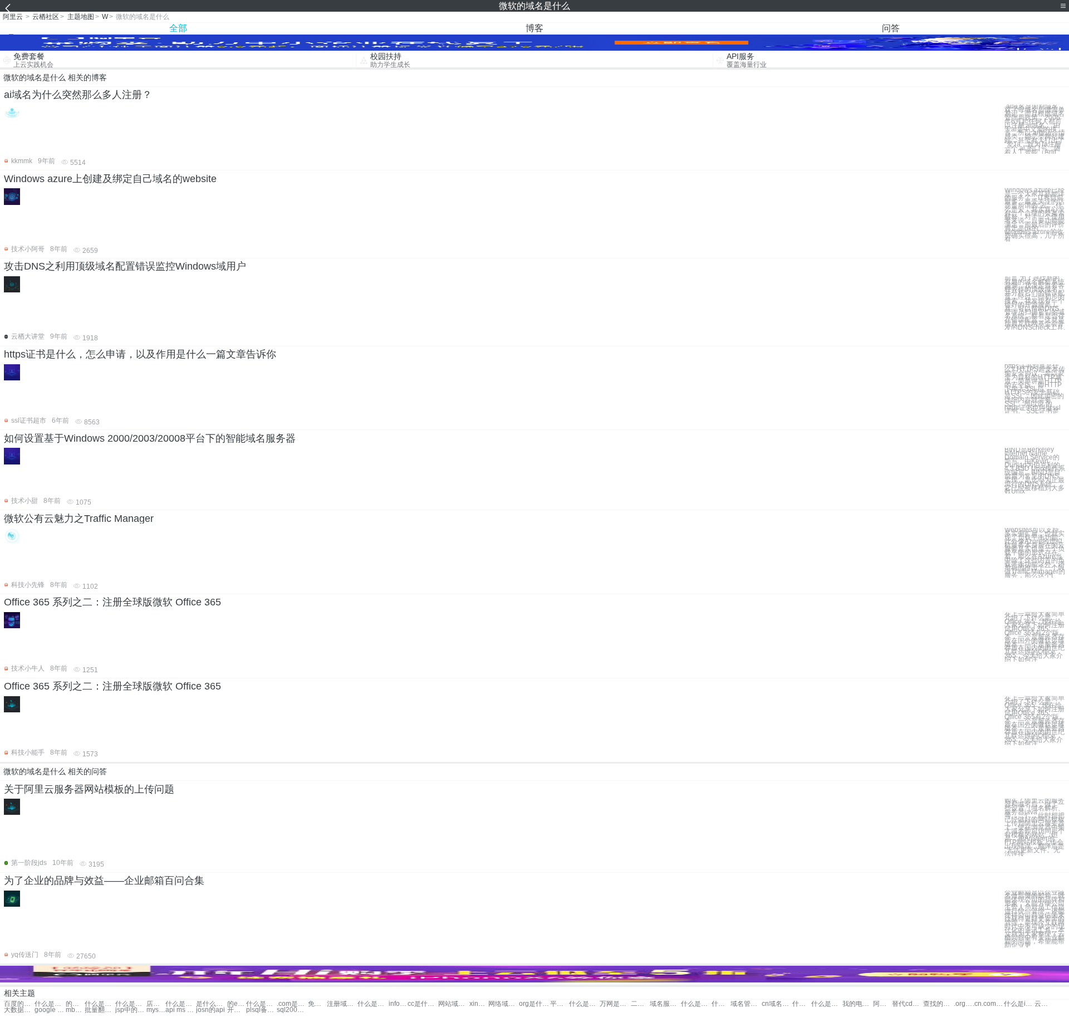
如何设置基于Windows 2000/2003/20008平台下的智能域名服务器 (150, 438)
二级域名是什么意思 (640, 1004)
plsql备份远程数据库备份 (261, 1010)
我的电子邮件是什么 (857, 1004)
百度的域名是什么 (19, 1004)
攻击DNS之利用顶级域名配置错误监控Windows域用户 (125, 266)
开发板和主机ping (236, 1010)
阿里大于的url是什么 (882, 1004)
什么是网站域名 (100, 1004)
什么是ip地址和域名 (1019, 1004)
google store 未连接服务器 (50, 1010)
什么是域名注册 (584, 1004)
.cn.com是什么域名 (988, 1004)
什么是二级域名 (261, 1004)
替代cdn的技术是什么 (907, 1004)
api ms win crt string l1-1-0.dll (180, 1010)
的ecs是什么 (236, 1004)
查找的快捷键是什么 (938, 1004)
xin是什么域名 (478, 1004)
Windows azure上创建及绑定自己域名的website (110, 178)
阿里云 (13, 17)
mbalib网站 (75, 1010)
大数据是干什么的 (19, 1010)
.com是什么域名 (292, 1004)
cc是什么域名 (423, 1004)
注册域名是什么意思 (342, 1004)
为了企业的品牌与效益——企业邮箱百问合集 (104, 880)
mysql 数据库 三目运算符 (155, 1010)
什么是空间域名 (180, 1004)
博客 (534, 28)
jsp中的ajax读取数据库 (130, 1010)
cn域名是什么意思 (777, 1004)
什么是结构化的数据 (826, 1004)
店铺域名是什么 (155, 1004)
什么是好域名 (372, 1004)
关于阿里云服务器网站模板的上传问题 (89, 789)
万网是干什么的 (615, 1004)
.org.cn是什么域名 (963, 1004)
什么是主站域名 (696, 1004)
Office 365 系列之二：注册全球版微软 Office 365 (112, 602)
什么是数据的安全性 (801, 1004)
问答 (891, 28)
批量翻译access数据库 (100, 1010)
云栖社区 (45, 17)
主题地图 (80, 17)
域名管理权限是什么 (745, 1004)
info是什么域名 (398, 1004)
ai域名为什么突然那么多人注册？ (78, 94)
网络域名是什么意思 (503, 1004)
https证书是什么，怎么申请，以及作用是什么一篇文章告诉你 (140, 354)
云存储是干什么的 (1043, 1004)
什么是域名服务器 (721, 1004)
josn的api (210, 1010)
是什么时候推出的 (211, 1004)
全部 (178, 28)
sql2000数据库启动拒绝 (292, 1010)
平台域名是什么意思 (559, 1004)
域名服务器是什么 (665, 1004)
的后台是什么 (75, 1004)
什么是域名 (50, 1004)
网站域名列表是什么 (453, 1004)
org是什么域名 (534, 1004)
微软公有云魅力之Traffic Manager (79, 518)
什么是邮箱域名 (130, 1004)
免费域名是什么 (317, 1004)
